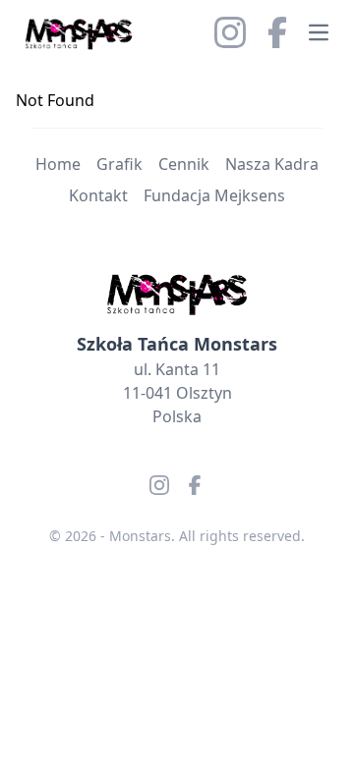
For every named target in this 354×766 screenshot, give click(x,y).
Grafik (119, 164)
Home (58, 164)
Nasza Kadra (272, 164)
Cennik (183, 164)
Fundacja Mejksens (214, 195)
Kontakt (98, 195)
